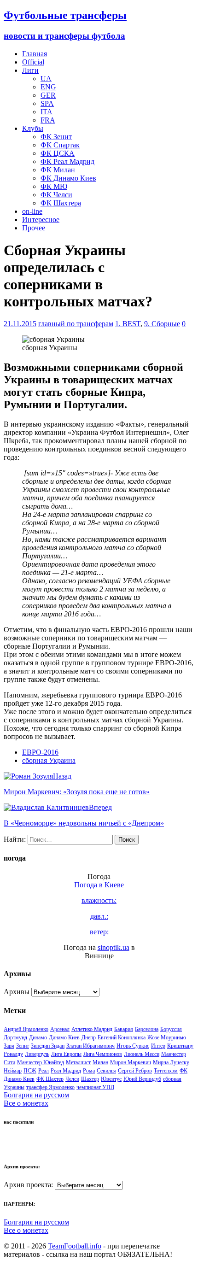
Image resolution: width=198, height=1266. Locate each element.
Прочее (33, 228)
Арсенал (60, 1029)
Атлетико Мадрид (91, 1029)
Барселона (146, 1029)
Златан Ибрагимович (90, 1046)
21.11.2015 (20, 324)
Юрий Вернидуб (142, 1079)
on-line (32, 211)
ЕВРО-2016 (40, 752)
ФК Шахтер (50, 1079)
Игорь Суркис (132, 1046)
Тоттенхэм (166, 1070)
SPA (47, 103)
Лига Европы (66, 1054)
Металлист (78, 1062)
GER (48, 95)
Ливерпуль (37, 1054)
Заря (9, 1046)
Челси (72, 1079)
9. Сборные (162, 324)
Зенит (22, 1046)
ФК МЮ (54, 186)
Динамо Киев (64, 1037)
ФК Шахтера (61, 203)
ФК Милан (58, 170)
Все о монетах (26, 1103)
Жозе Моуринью (166, 1037)
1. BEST (127, 324)
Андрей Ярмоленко (26, 1029)
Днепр (89, 1037)
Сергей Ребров (135, 1070)
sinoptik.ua (113, 947)
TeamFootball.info (74, 1246)
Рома (89, 1070)
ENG (48, 87)
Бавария (123, 1029)
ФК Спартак (60, 145)
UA (46, 78)
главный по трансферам (75, 324)
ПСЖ (29, 1070)
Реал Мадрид (66, 1070)
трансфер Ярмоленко (50, 1087)
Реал (43, 1070)
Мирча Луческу (171, 1062)
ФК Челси (56, 195)
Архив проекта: (28, 1185)
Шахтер (90, 1079)
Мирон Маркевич (130, 1062)
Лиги (30, 70)
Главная (34, 54)
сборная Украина (49, 760)
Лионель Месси (141, 1054)
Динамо (38, 1037)
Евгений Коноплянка (122, 1037)
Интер (158, 1046)
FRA (48, 120)
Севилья (106, 1070)
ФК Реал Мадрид (67, 161)
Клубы (32, 128)
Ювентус (111, 1079)
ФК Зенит (56, 137)
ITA (46, 112)
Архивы (16, 992)
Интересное (40, 219)
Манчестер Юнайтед (40, 1062)
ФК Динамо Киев (68, 178)
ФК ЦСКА (58, 153)
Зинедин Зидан (47, 1046)
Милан (100, 1062)
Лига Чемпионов (102, 1054)
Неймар (13, 1070)
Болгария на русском (36, 1095)
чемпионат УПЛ (95, 1087)
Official (33, 62)
